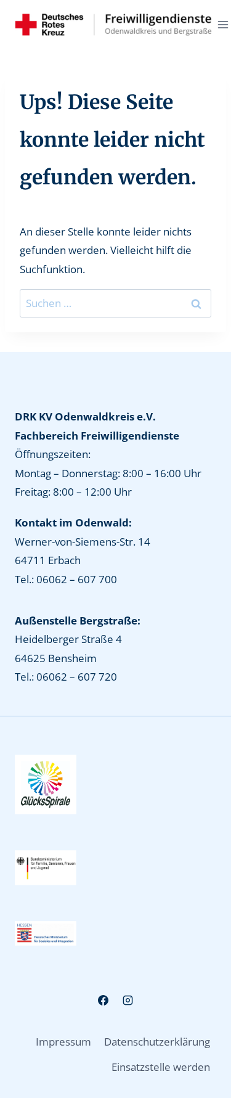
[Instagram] (127, 1000)
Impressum (63, 1041)
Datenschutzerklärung (157, 1041)
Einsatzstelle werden (160, 1067)
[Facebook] (103, 1000)
